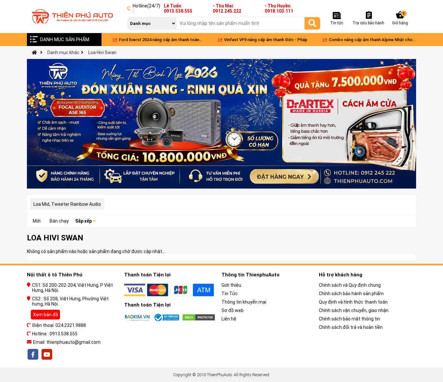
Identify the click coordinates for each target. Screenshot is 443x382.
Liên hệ (229, 318)
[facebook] (33, 354)
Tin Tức (230, 293)
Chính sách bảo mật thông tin (349, 318)
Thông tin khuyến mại (244, 302)
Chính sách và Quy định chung (350, 285)
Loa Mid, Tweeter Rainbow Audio (67, 204)
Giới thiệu (231, 285)
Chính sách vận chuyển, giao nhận (354, 310)
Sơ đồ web (233, 310)
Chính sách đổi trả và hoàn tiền (351, 327)
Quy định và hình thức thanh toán (353, 302)
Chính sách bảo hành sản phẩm (351, 293)
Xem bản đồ (45, 314)
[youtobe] (46, 354)
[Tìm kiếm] (312, 23)
